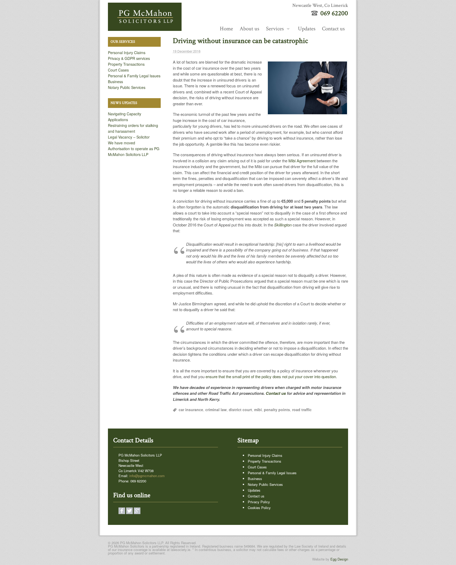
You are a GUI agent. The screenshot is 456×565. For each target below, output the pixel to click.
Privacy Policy (259, 501)
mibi (258, 409)
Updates (306, 28)
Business (115, 81)
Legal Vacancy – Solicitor (129, 137)
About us (249, 28)
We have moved (121, 142)
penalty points (277, 409)
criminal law (216, 409)
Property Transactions (126, 64)
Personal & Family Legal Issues (134, 75)
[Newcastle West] (145, 28)
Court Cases (118, 70)
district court (240, 409)
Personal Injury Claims (126, 52)
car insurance (191, 409)
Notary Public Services (126, 87)
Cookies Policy (259, 507)
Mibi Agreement (302, 160)
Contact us (333, 28)
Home (226, 28)
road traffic (302, 409)
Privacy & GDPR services (129, 58)
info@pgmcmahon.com (147, 475)
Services (275, 28)
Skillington (283, 224)
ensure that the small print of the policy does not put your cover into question (271, 376)
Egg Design (339, 559)
